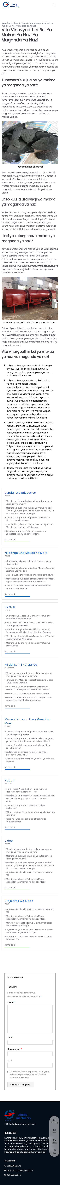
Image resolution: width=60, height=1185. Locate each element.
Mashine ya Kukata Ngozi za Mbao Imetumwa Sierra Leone (28, 644)
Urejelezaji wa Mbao (19, 901)
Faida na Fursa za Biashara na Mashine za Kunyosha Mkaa (26, 820)
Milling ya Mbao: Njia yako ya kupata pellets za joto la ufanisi (30, 813)
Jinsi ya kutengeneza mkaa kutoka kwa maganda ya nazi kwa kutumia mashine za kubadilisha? (30, 740)
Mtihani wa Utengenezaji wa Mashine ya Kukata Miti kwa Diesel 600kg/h (29, 924)
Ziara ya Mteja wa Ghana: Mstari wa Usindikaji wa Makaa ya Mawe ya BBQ (29, 624)
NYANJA (10, 607)
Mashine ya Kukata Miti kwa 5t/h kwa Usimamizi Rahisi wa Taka (29, 938)
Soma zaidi (10, 539)
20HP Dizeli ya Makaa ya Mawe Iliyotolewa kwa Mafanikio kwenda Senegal (28, 617)
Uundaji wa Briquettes (20, 493)
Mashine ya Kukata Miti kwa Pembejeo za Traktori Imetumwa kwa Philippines (30, 637)
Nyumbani (7, 23)
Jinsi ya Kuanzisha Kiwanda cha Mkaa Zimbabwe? (30, 574)
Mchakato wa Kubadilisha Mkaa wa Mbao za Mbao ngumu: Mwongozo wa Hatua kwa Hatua (30, 580)
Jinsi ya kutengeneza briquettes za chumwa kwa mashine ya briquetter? (29, 733)
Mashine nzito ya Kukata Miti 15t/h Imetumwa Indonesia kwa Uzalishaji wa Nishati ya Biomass (28, 631)
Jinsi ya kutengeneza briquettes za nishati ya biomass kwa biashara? (28, 519)
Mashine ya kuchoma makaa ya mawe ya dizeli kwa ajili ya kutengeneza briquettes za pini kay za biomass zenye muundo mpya (30, 510)
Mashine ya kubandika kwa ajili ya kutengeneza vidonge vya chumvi (29, 502)
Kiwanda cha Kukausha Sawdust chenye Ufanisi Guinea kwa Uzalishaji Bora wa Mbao (29, 699)
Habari (17, 23)
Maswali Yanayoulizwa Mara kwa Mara (28, 721)
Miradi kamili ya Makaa (21, 665)
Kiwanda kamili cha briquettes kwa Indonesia (28, 693)
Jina (10, 1037)
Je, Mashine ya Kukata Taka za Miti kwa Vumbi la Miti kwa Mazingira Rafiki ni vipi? (29, 931)
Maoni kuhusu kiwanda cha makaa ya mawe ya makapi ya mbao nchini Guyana (29, 674)
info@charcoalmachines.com (20, 1170)
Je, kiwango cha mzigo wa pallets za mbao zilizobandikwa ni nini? (27, 753)
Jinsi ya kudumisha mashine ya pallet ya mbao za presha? (30, 760)
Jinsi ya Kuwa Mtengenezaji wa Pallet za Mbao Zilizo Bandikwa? (28, 746)
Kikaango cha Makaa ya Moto (26, 553)
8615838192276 (14, 1165)
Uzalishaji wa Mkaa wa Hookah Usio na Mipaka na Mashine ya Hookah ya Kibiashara (29, 526)
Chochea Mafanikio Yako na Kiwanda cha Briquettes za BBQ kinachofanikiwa (26, 532)
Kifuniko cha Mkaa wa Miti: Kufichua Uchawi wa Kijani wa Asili (28, 563)
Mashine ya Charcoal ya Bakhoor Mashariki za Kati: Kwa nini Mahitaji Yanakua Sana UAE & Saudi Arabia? (30, 798)
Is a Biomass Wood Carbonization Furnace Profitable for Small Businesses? (26, 790)
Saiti (9, 1060)
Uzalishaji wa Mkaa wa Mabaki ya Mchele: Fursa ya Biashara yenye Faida (30, 569)
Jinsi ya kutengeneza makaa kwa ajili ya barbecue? (25, 807)
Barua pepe (14, 1049)
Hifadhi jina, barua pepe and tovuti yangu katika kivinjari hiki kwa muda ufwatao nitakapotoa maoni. (30, 1074)
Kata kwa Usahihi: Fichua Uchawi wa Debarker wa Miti (29, 874)
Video (9, 841)
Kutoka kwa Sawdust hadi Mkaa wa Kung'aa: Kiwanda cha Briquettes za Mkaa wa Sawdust (28, 688)
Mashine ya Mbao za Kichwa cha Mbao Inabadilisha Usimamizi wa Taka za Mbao (25, 880)
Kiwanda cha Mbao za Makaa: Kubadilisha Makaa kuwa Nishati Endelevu (29, 681)
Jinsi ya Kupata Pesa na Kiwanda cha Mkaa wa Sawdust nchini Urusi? (28, 587)
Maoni (11, 1002)
